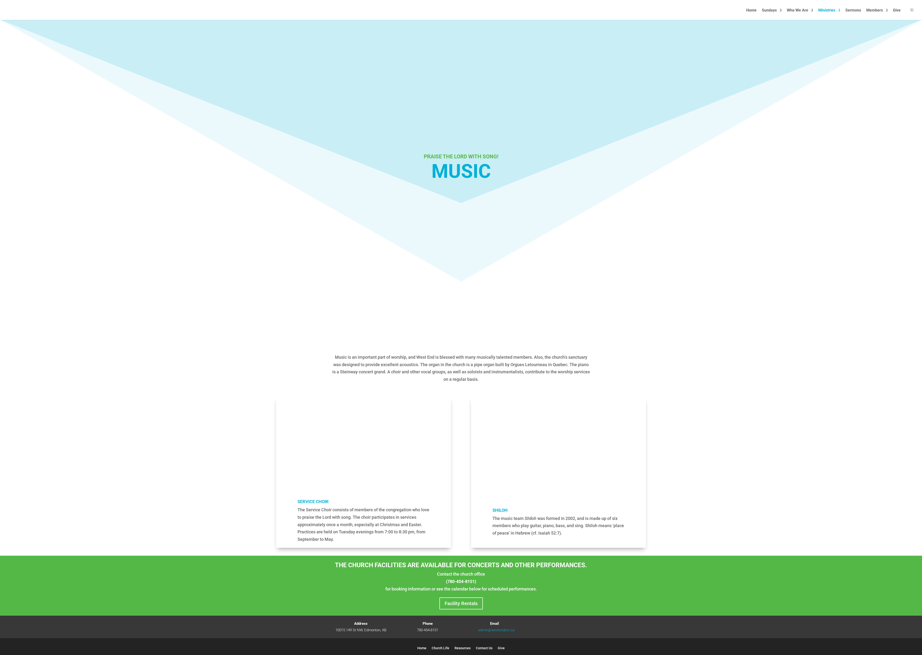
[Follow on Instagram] (571, 627)
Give (897, 10)
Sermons (853, 10)
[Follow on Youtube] (561, 627)
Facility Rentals (461, 603)
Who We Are (797, 10)
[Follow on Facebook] (551, 627)
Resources (463, 648)
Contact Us (484, 648)
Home (751, 10)
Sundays (769, 10)
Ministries (826, 10)
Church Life (440, 648)
